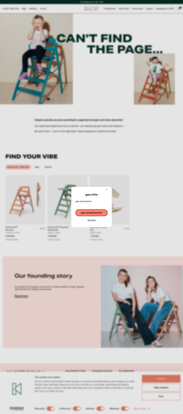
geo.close (91, 220)
